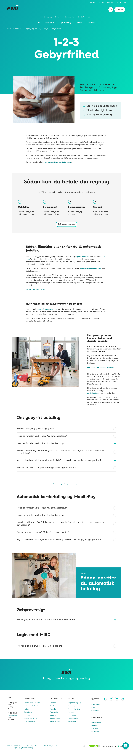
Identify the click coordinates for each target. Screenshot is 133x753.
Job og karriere (74, 709)
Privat (92, 3)
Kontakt (53, 709)
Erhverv (101, 3)
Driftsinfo (58, 17)
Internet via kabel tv (31, 718)
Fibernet (27, 715)
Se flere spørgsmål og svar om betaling (66, 484)
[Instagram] (123, 699)
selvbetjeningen (93, 393)
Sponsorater (72, 715)
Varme (91, 23)
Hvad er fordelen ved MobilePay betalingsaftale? (42, 436)
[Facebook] (105, 699)
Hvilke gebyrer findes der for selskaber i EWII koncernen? (46, 620)
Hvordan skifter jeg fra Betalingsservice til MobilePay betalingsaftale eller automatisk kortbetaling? (60, 452)
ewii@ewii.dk (12, 715)
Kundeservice (70, 17)
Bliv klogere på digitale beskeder (100, 367)
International (96, 722)
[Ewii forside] (13, 7)
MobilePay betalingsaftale (90, 268)
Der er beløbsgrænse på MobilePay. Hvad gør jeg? (43, 532)
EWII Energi (95, 704)
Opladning (65, 23)
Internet (49, 23)
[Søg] (110, 9)
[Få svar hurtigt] (125, 745)
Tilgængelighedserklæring (23, 748)
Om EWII (81, 17)
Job (89, 17)
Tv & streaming (29, 721)
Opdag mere (73, 718)
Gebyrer (46, 29)
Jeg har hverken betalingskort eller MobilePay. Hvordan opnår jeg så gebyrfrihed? (59, 460)
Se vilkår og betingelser (35, 289)
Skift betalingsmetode (66, 224)
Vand (80, 23)
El (39, 23)
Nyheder (71, 712)
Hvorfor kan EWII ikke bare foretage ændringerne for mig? (47, 468)
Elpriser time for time (32, 703)
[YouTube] (117, 699)
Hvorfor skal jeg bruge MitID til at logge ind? (40, 646)
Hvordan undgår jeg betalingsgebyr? (35, 429)
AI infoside (72, 721)
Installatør (121, 3)
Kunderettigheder (50, 746)
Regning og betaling (33, 29)
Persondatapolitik (14, 746)
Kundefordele (55, 718)
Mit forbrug (47, 17)
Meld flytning (55, 721)
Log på (120, 9)
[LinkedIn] (111, 699)
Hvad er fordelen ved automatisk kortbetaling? (40, 443)
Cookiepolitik (32, 746)
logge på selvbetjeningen (47, 309)
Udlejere (110, 3)
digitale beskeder (82, 257)
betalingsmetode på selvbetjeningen (56, 162)
